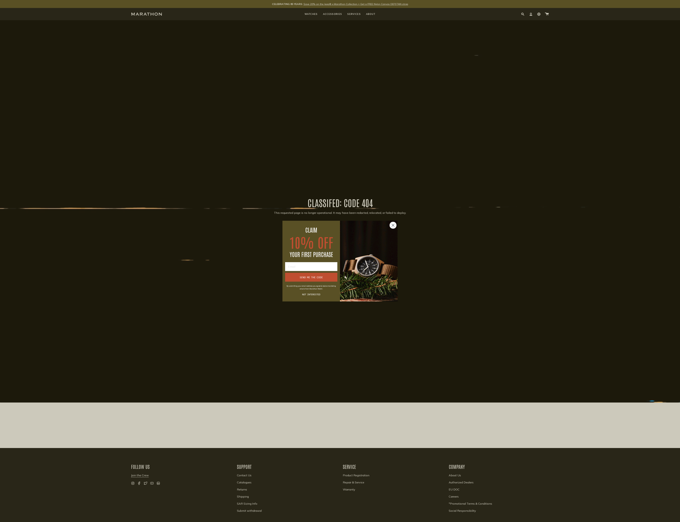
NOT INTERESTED (311, 294)
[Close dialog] (393, 225)
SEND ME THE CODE (311, 277)
